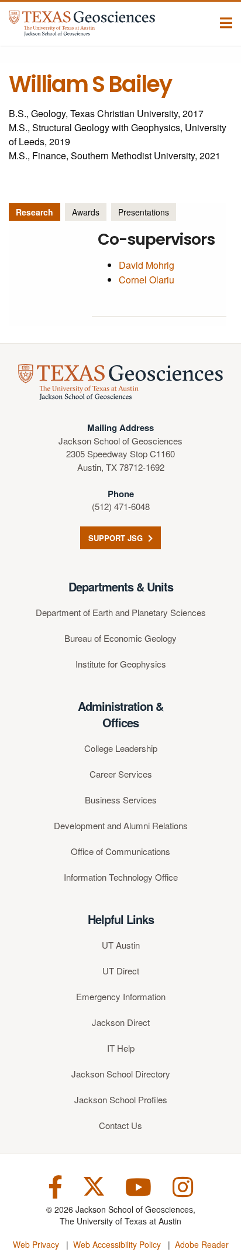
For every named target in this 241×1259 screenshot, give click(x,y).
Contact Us (120, 1125)
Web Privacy (36, 1244)
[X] (94, 1185)
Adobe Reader (202, 1244)
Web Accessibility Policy (117, 1244)
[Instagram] (183, 1185)
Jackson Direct (121, 1022)
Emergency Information (121, 996)
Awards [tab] (85, 212)
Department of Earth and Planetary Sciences (121, 612)
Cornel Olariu (146, 279)
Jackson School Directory (120, 1074)
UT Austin (121, 945)
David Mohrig (146, 265)
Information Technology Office (121, 877)
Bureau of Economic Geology (120, 638)
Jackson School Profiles (120, 1099)
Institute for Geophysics (120, 664)
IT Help (121, 1048)
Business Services (121, 799)
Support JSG (116, 537)
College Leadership (120, 748)
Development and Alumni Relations (121, 825)
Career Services (120, 774)
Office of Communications (120, 851)
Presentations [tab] (143, 212)
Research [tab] (34, 212)
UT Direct (120, 970)
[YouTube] (138, 1185)
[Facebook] (55, 1185)
